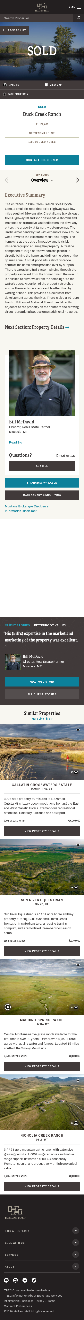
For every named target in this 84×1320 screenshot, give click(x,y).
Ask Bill (42, 466)
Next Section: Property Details (34, 327)
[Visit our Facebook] (24, 1280)
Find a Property (17, 1231)
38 (72, 1123)
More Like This (41, 718)
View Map (56, 85)
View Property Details (42, 831)
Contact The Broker (42, 160)
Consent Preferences (18, 1306)
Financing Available (42, 482)
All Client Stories (42, 694)
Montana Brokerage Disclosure (27, 506)
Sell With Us (15, 1243)
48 (72, 887)
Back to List (17, 30)
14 (72, 1007)
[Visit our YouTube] (6, 1280)
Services (12, 1254)
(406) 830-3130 (67, 455)
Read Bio (15, 442)
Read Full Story (42, 681)
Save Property (18, 94)
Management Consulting (42, 495)
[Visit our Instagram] (15, 1280)
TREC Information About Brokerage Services (33, 1295)
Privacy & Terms (45, 1301)
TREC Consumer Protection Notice (27, 1290)
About (10, 1266)
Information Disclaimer (21, 511)
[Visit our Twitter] (34, 1280)
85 (72, 772)
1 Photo (13, 85)
